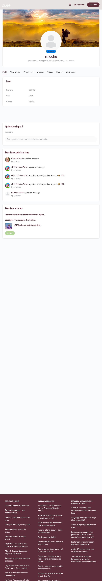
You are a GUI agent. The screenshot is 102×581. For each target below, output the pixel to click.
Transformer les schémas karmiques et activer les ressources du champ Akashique (83, 559)
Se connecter (79, 5)
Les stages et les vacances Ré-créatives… (20, 220)
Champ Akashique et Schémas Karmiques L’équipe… (25, 215)
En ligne (9, 132)
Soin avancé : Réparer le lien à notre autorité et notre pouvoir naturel (49, 559)
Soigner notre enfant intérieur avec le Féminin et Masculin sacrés (49, 508)
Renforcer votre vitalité (47, 537)
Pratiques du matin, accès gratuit (17, 525)
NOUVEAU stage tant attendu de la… (27, 225)
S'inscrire (93, 5)
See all (10, 233)
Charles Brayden (17, 193)
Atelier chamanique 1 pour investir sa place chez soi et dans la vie (83, 510)
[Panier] (70, 4)
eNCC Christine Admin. (19, 167)
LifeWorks (6, 5)
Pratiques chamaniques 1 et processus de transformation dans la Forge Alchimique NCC (82, 534)
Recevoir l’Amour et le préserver (17, 506)
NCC (62, 175)
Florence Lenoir (17, 158)
